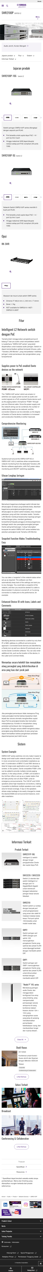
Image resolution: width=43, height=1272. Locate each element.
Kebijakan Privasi (7, 1257)
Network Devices (23, 1196)
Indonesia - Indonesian (11, 1242)
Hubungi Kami (11, 1253)
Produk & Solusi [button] (7, 1221)
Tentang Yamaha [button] (7, 1236)
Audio (9, 1196)
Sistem (29, 55)
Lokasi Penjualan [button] (7, 1231)
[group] (8, 117)
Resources (20, 1172)
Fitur (20, 55)
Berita (3, 1226)
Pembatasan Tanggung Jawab (28, 1257)
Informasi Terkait (8, 59)
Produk (15, 1196)
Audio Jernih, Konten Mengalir (15, 46)
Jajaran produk (7, 55)
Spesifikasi (20, 1167)
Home (3, 1196)
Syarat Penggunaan (27, 1253)
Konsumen (5, 1246)
